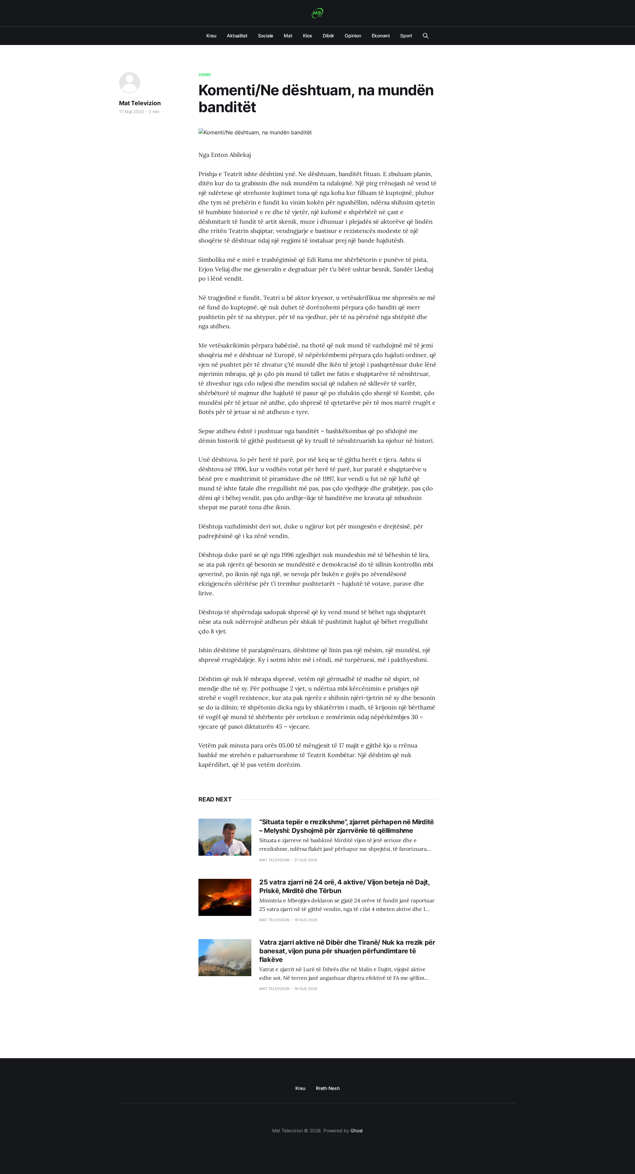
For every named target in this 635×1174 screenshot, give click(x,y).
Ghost (357, 1130)
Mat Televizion (139, 103)
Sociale (265, 35)
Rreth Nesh (328, 1088)
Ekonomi (381, 35)
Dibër (328, 35)
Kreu (211, 35)
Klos (307, 35)
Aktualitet (237, 35)
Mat (288, 35)
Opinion (353, 35)
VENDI (204, 74)
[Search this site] (426, 36)
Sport (406, 35)
